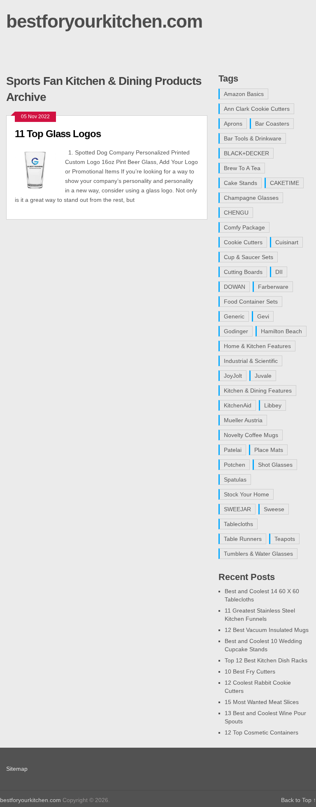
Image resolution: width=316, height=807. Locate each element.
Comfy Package (244, 227)
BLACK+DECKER (246, 153)
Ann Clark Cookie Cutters (257, 108)
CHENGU (236, 212)
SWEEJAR (237, 509)
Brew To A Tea (242, 168)
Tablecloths (238, 524)
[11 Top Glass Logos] (40, 169)
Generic (234, 316)
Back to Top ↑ (298, 800)
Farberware (273, 286)
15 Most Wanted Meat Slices (262, 702)
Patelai (233, 450)
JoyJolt (233, 375)
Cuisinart (286, 242)
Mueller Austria (243, 420)
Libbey (272, 405)
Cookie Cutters (243, 242)
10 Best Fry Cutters (250, 671)
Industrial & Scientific (251, 361)
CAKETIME (284, 183)
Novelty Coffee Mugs (251, 435)
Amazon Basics (244, 94)
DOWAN (234, 286)
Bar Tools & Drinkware (252, 138)
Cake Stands (240, 183)
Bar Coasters (272, 123)
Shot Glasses (275, 464)
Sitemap (17, 768)
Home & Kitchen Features (257, 346)
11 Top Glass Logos (58, 133)
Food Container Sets (251, 301)
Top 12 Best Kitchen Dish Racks (266, 660)
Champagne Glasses (251, 197)
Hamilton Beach (281, 331)
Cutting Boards (243, 272)
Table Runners (243, 539)
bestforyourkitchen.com (104, 21)
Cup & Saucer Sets (248, 257)
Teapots (284, 539)
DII (279, 272)
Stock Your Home (246, 494)
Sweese (274, 509)
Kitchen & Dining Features (258, 390)
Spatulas (235, 479)
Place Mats (268, 450)
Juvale (263, 375)
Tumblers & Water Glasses (258, 553)
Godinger (236, 331)
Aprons (233, 123)
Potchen (234, 464)
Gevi (263, 316)
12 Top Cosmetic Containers (261, 732)
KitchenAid (237, 405)
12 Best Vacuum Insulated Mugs (267, 630)
